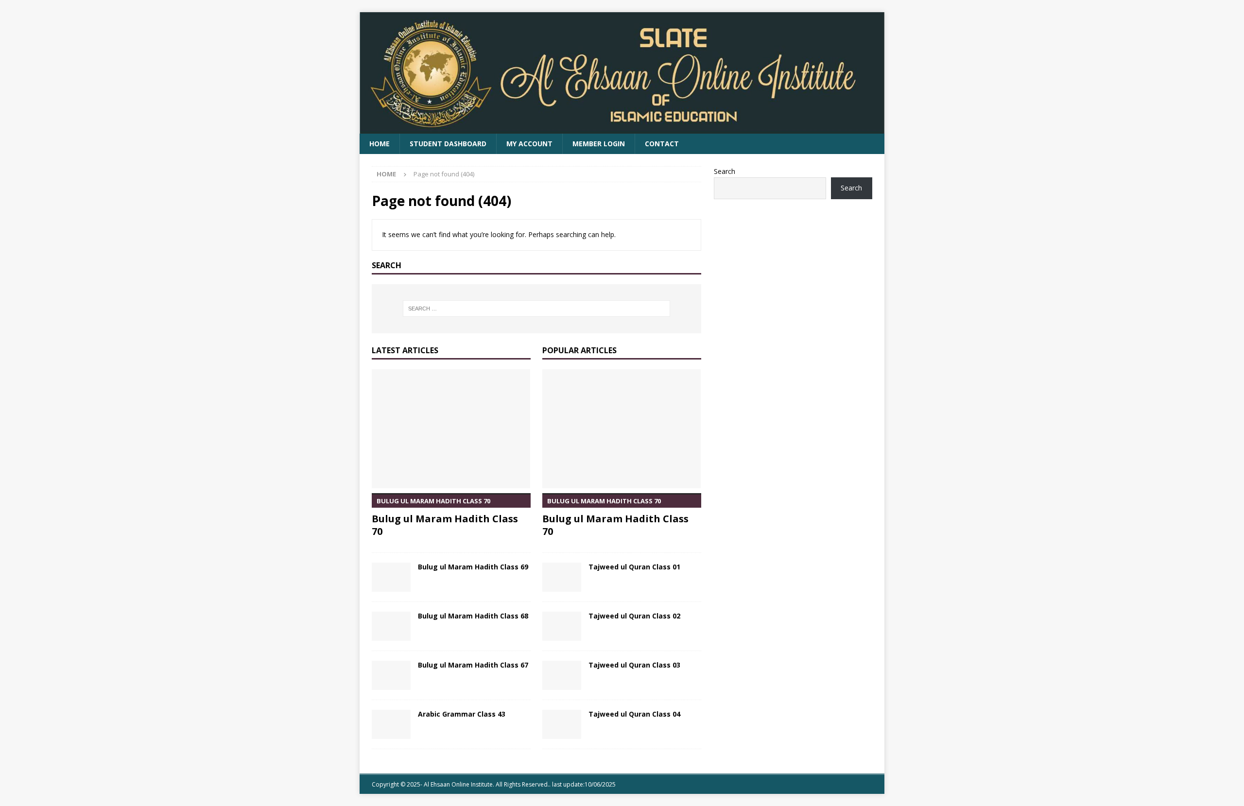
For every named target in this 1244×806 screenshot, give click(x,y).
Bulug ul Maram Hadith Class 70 (445, 517)
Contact (662, 143)
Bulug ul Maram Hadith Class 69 (473, 566)
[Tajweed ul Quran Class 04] (561, 724)
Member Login (598, 143)
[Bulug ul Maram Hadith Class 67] (391, 675)
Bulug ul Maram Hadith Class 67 (473, 664)
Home (379, 143)
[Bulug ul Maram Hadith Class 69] (391, 577)
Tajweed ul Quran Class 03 (634, 664)
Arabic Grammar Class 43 (461, 714)
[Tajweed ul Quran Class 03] (561, 675)
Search (724, 171)
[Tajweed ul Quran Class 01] (561, 577)
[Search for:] (536, 308)
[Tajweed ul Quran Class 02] (561, 626)
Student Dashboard (448, 143)
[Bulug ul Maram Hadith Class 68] (391, 626)
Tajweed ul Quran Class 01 (634, 566)
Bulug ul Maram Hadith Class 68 (473, 615)
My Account (529, 143)
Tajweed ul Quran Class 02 (634, 615)
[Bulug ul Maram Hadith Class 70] (451, 428)
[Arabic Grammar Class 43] (391, 724)
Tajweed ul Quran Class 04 (634, 714)
